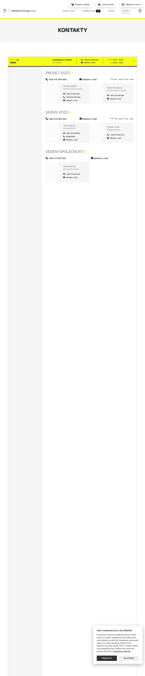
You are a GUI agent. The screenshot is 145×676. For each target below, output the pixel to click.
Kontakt (126, 11)
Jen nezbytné (128, 658)
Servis (111, 11)
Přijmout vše (107, 658)
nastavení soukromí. (122, 651)
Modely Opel (69, 11)
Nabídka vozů (91, 11)
